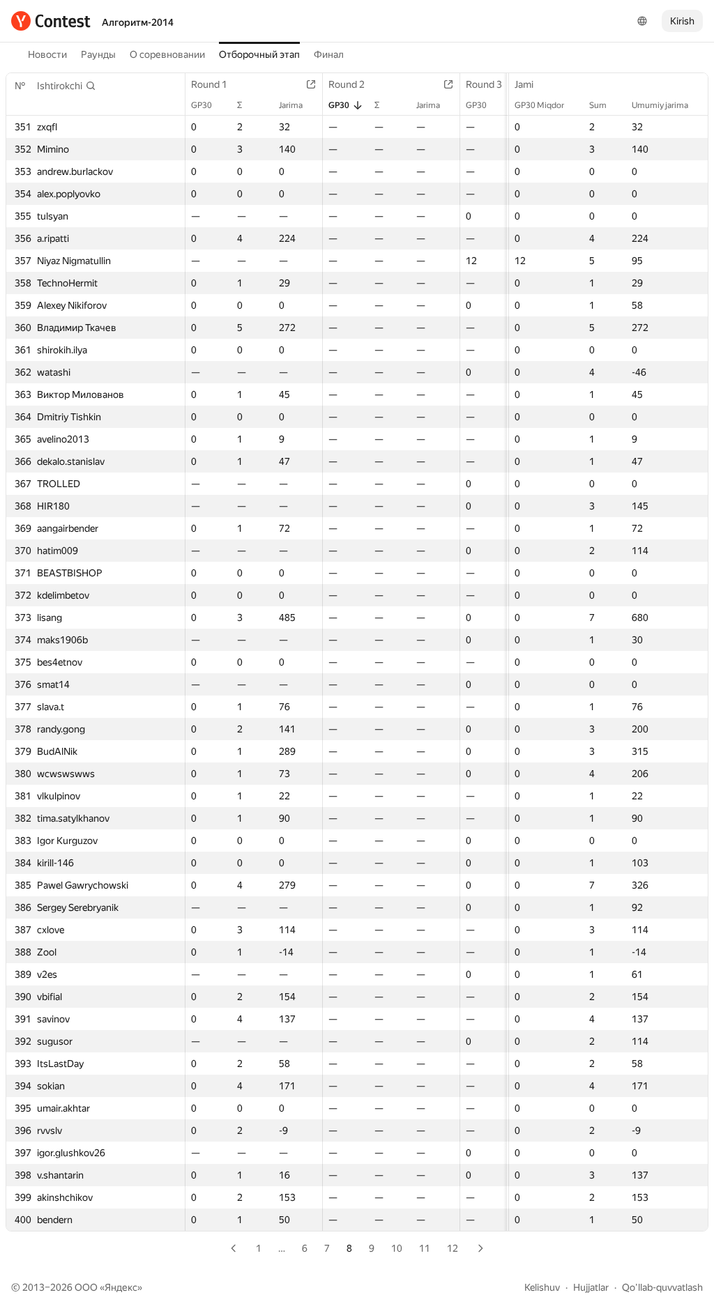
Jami (524, 84)
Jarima (291, 105)
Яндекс (121, 1287)
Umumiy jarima (660, 105)
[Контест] (51, 21)
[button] (66, 85)
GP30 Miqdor (539, 105)
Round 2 (346, 84)
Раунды (98, 54)
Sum (598, 105)
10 (396, 1248)
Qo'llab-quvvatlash (662, 1287)
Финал (329, 54)
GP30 (201, 105)
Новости (47, 54)
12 (452, 1248)
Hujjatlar (591, 1287)
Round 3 (484, 84)
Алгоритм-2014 (138, 22)
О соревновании (167, 54)
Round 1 (209, 84)
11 (424, 1248)
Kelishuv (542, 1287)
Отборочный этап (259, 54)
